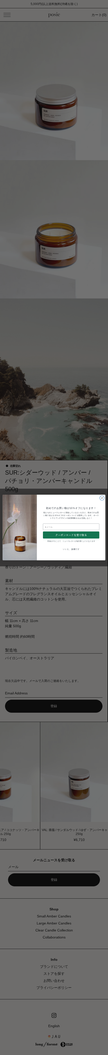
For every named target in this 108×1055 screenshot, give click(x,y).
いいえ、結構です (71, 549)
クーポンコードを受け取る (71, 535)
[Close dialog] (102, 498)
